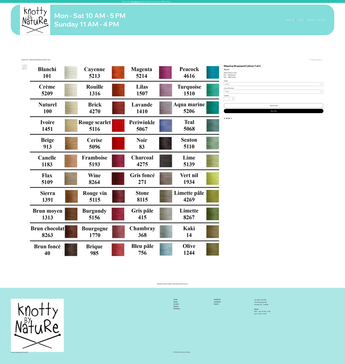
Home (175, 299)
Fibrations (135, 1)
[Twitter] (231, 118)
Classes (176, 306)
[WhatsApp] (225, 118)
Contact (176, 304)
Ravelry (216, 304)
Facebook (217, 299)
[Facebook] (227, 118)
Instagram (217, 301)
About (175, 301)
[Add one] (233, 99)
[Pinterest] (229, 118)
